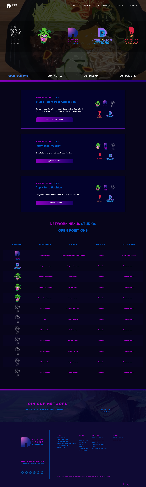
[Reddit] (38, 472)
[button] (75, 6)
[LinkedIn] (22, 472)
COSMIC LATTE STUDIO (62, 439)
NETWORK (14, 6)
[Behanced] (42, 472)
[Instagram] (34, 472)
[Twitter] (26, 472)
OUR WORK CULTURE (98, 440)
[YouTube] (30, 472)
